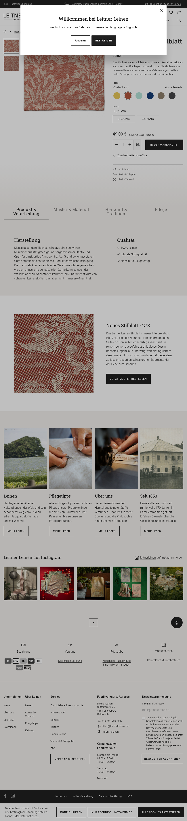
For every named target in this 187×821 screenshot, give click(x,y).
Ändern (80, 40)
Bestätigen (103, 40)
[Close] (161, 10)
